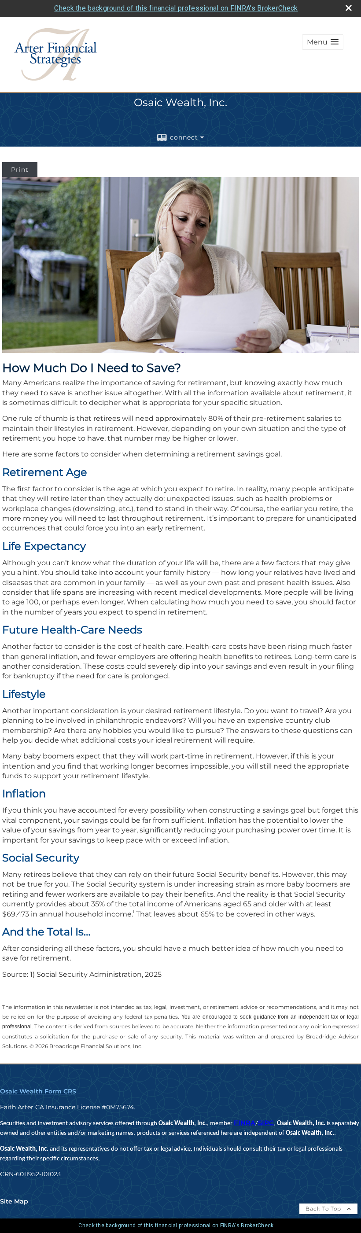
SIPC (266, 1123)
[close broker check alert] (348, 7)
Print (20, 169)
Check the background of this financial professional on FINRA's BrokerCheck (176, 8)
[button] (322, 42)
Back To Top (324, 1208)
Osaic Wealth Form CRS (38, 1091)
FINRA (244, 1123)
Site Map (14, 1201)
